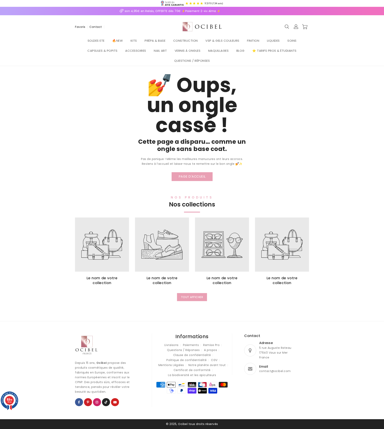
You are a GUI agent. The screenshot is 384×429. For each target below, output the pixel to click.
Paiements (191, 345)
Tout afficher (192, 297)
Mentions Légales (171, 365)
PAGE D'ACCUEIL (192, 176)
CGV (214, 360)
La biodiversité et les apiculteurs (192, 375)
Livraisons (171, 345)
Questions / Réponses (183, 350)
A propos (210, 350)
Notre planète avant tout (207, 365)
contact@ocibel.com (275, 371)
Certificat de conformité (192, 370)
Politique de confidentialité (186, 360)
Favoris (80, 27)
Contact (95, 27)
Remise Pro (211, 345)
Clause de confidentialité (192, 355)
